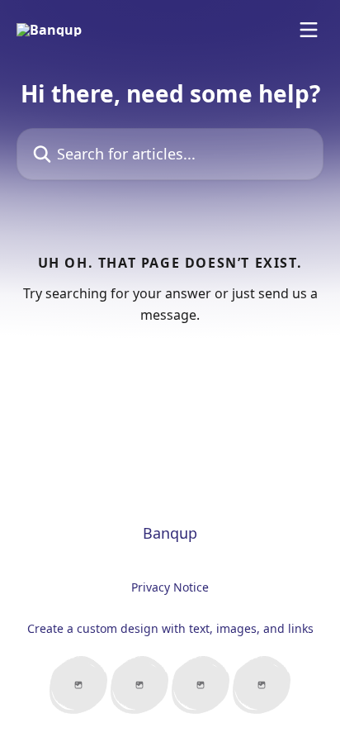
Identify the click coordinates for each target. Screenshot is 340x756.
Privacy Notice (170, 587)
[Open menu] (308, 30)
